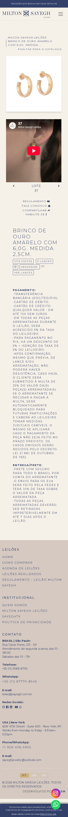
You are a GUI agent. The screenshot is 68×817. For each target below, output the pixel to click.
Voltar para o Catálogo (41, 49)
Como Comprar (17, 562)
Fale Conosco (35, 205)
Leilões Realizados (21, 574)
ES (44, 775)
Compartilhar (35, 210)
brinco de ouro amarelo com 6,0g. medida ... (30, 43)
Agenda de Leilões (21, 568)
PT (24, 775)
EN (34, 775)
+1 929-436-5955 (16, 747)
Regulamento (35, 201)
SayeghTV (11, 616)
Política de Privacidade (27, 622)
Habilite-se (36, 214)
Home (7, 557)
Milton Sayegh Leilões (27, 37)
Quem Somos (14, 605)
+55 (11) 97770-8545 (19, 681)
